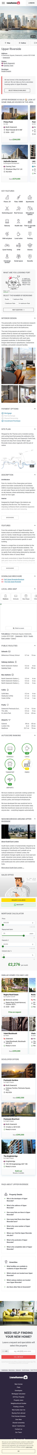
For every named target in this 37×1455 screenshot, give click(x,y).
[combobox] (5, 1351)
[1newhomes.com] (18, 1377)
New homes (18, 1384)
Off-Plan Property (18, 1397)
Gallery (23, 43)
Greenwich (6, 58)
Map (8, 43)
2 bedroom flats (10, 303)
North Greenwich (9, 63)
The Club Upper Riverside (12, 582)
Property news (18, 1400)
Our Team (18, 1432)
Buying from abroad (18, 1413)
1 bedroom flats (17, 299)
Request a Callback (18, 900)
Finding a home (18, 1407)
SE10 (25, 636)
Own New (18, 1419)
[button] (18, 467)
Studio (7, 299)
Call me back (18, 1357)
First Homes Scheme (18, 1416)
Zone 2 (13, 638)
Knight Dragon (6, 71)
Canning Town (8, 65)
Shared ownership (19, 1423)
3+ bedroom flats (24, 303)
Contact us (18, 1429)
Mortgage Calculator (18, 1394)
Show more (10, 568)
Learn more (29, 1447)
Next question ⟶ (18, 310)
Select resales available (17, 90)
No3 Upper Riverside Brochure (14, 579)
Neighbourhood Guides (18, 1403)
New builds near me (18, 1410)
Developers (18, 1390)
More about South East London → (12, 868)
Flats (18, 1387)
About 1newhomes (18, 1426)
